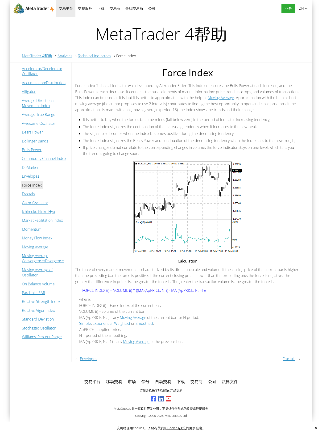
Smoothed (144, 323)
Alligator (29, 91)
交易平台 (66, 8)
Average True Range (38, 114)
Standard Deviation (38, 319)
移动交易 (114, 381)
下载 (100, 8)
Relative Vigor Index (38, 310)
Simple (85, 323)
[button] (287, 8)
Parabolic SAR (33, 292)
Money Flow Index (37, 238)
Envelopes (30, 176)
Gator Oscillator (35, 202)
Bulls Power (31, 149)
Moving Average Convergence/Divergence (43, 258)
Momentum (31, 229)
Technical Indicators (94, 55)
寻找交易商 (134, 8)
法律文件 (230, 381)
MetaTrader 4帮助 (37, 55)
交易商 (115, 8)
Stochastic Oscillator (39, 328)
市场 (132, 381)
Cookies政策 (176, 428)
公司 (151, 8)
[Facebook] (153, 398)
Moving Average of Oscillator (37, 272)
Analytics (65, 55)
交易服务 (85, 8)
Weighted (122, 323)
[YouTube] (168, 398)
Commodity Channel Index (44, 158)
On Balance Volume (38, 284)
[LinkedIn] (161, 398)
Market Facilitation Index (42, 220)
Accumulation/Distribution (44, 82)
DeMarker (30, 167)
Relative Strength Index (41, 301)
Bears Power (32, 132)
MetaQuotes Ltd (176, 415)
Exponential (102, 323)
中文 (300, 8)
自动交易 (163, 381)
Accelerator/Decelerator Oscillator (42, 71)
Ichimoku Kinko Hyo (38, 211)
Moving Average (35, 247)
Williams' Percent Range (42, 336)
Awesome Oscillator (38, 123)
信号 (145, 381)
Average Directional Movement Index (38, 103)
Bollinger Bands (35, 141)
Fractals (28, 193)
